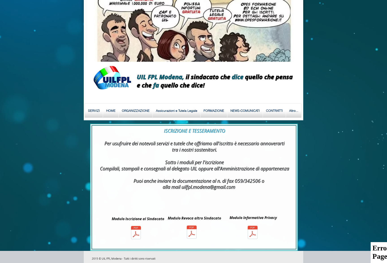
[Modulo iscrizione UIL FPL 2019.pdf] (136, 233)
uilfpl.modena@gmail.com (208, 187)
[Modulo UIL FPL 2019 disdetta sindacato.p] (192, 232)
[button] (193, 31)
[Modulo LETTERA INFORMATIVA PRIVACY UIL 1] (253, 232)
